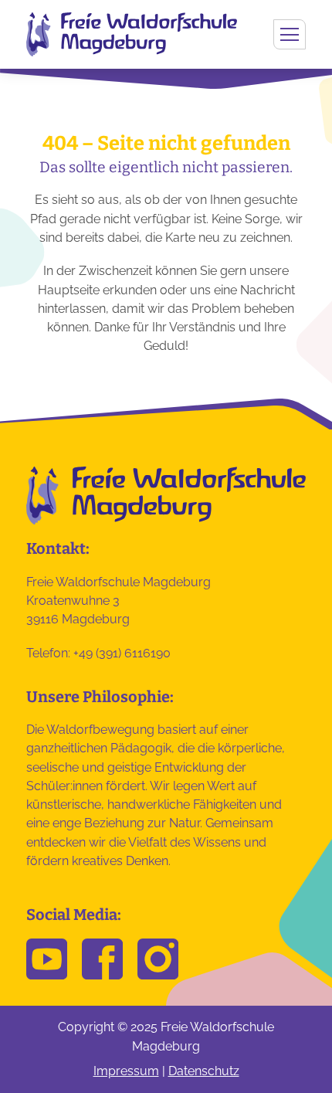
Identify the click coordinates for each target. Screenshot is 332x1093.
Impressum (126, 1071)
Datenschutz (203, 1071)
